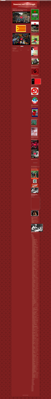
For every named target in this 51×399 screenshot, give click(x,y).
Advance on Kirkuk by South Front (34, 287)
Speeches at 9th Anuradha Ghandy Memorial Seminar (35, 300)
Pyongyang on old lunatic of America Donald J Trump (35, 374)
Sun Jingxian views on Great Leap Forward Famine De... (34, 289)
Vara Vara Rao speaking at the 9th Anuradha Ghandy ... (34, 258)
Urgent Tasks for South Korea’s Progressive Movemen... (34, 312)
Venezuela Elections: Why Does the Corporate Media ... (35, 264)
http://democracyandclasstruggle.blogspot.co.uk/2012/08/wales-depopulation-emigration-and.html (34, 65)
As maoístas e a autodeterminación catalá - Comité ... (35, 308)
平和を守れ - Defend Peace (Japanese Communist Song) (35, 263)
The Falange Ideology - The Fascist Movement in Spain (35, 242)
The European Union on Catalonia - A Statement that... (35, 363)
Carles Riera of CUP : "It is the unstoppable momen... (34, 337)
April (32, 382)
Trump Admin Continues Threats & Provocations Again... (34, 241)
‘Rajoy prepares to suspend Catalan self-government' (35, 313)
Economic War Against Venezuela (34, 311)
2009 (32, 390)
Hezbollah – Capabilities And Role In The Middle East (35, 250)
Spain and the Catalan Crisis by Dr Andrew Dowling (35, 274)
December (33, 237)
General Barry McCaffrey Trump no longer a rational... (35, 282)
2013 (32, 387)
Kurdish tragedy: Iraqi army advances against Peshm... (35, 268)
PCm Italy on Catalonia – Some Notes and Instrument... (35, 249)
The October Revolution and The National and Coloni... (34, 246)
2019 (32, 235)
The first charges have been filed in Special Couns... (35, 254)
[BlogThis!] (21, 46)
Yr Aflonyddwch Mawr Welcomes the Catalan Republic (35, 260)
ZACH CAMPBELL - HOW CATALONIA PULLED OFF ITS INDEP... (35, 309)
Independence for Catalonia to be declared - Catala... (34, 370)
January (32, 384)
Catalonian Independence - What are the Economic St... (35, 259)
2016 (32, 385)
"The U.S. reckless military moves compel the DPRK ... (34, 299)
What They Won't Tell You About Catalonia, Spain (34, 332)
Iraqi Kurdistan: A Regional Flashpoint (35, 334)
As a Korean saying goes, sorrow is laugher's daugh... (35, 361)
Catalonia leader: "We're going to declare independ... (34, 352)
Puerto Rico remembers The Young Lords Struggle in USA (35, 365)
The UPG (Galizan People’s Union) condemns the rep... (35, 366)
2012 (32, 388)
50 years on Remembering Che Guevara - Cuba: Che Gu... (34, 324)
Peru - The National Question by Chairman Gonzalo (34, 239)
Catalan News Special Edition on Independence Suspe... (34, 316)
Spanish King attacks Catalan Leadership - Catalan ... (34, 355)
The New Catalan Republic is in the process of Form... (35, 314)
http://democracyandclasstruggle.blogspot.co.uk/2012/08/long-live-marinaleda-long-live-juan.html (34, 105)
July (32, 380)
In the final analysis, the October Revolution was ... (34, 240)
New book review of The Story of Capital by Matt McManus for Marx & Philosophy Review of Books (35, 222)
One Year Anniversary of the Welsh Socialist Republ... (35, 347)
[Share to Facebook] (22, 46)
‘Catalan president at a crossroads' (35, 307)
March (32, 383)
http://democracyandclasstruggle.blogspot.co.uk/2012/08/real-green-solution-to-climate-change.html (34, 75)
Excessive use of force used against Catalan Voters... (35, 342)
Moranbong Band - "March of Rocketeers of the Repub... (34, 269)
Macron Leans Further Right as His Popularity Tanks (35, 329)
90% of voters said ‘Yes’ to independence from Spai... (34, 371)
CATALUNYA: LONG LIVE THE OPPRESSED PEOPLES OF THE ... (35, 326)
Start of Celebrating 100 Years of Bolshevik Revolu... (34, 251)
